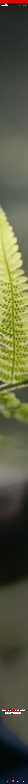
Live (2, 782)
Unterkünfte (24, 782)
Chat (13, 782)
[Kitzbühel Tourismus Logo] (5, 4)
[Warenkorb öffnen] (23, 5)
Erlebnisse (8, 782)
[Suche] (16, 5)
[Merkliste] (19, 5)
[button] (25, 5)
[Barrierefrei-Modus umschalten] (14, 5)
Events (18, 782)
